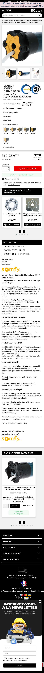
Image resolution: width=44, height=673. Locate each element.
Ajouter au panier (27, 168)
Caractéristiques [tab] (14, 246)
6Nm (13, 133)
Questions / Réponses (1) (28, 104)
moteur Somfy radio (12, 402)
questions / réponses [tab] (16, 254)
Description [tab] (10, 242)
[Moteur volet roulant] (11, 438)
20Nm (26, 133)
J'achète (15, 505)
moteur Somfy (10, 321)
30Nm (33, 133)
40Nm (6, 133)
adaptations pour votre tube (23, 408)
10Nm (20, 133)
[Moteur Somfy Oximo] (11, 269)
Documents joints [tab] (14, 250)
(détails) (35, 6)
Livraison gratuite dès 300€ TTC (22, 1)
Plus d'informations (14, 185)
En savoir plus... (9, 147)
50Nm (6, 144)
